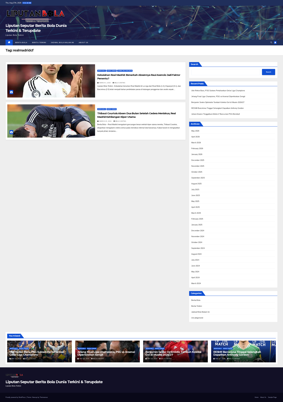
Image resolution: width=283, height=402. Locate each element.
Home (256, 397)
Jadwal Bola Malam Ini (62, 42)
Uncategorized (197, 318)
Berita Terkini (39, 42)
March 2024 (196, 283)
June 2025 (195, 195)
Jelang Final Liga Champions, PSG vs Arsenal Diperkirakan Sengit (218, 96)
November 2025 (197, 166)
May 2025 (195, 201)
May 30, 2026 (16, 358)
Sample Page (272, 397)
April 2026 (195, 137)
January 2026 (196, 154)
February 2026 (197, 148)
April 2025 (195, 207)
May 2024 (195, 272)
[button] (271, 42)
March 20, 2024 (105, 121)
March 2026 (196, 143)
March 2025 (196, 213)
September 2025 (198, 178)
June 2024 (195, 266)
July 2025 (195, 189)
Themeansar (44, 397)
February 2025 (197, 219)
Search (194, 64)
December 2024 (197, 231)
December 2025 (197, 160)
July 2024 (195, 260)
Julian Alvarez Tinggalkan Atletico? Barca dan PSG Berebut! (215, 114)
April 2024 (195, 277)
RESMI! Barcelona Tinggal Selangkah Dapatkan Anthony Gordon (217, 108)
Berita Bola (21, 42)
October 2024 (196, 242)
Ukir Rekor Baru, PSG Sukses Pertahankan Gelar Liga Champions (218, 91)
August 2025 (196, 184)
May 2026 (195, 131)
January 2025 (196, 225)
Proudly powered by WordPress (16, 397)
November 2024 (197, 236)
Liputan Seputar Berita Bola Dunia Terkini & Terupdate (54, 382)
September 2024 (198, 248)
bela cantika (120, 83)
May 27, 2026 (220, 358)
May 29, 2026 (84, 358)
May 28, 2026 (152, 358)
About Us (83, 42)
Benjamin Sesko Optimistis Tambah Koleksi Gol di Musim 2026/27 (217, 102)
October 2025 (196, 172)
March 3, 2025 (105, 83)
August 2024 (196, 254)
